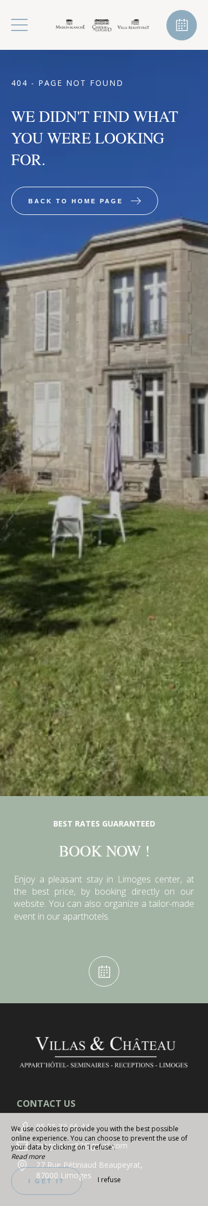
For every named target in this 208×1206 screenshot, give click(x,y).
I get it (46, 1181)
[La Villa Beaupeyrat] (102, 25)
